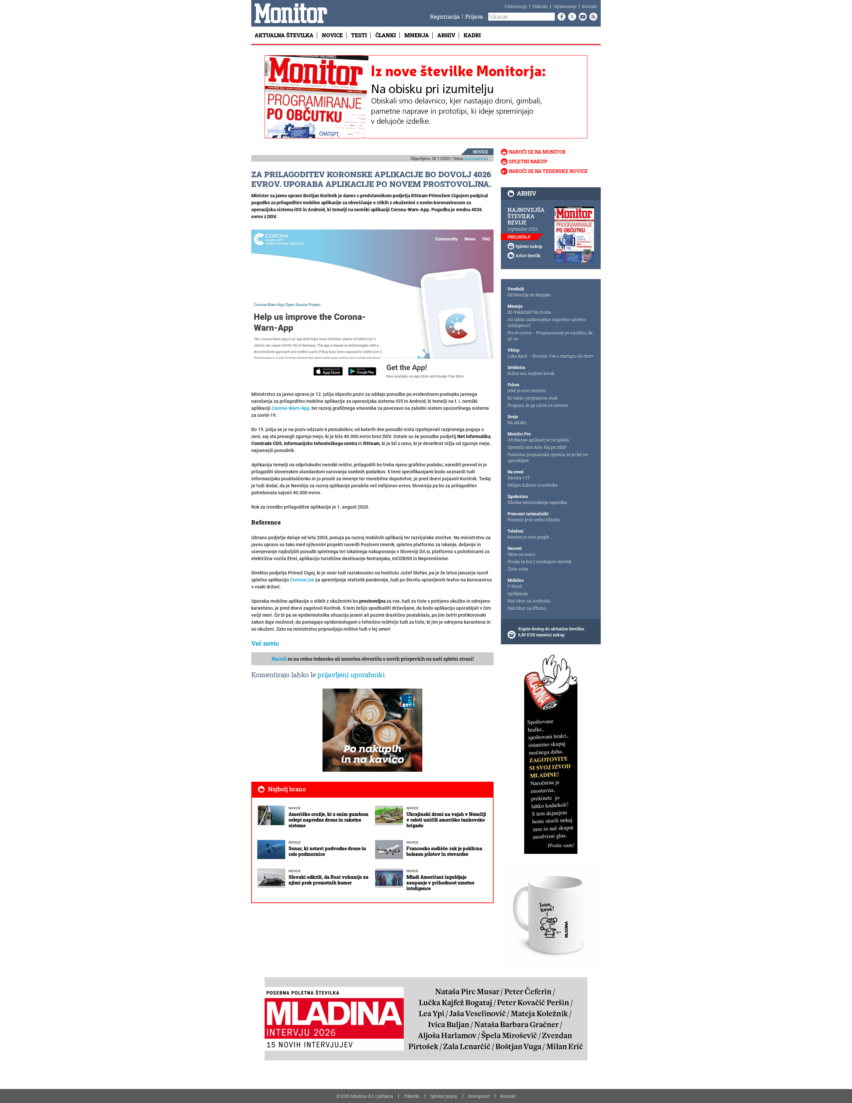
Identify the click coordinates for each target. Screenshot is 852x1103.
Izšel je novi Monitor (527, 390)
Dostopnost (479, 1096)
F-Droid (515, 586)
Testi (359, 35)
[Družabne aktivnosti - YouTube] (581, 17)
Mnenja (416, 35)
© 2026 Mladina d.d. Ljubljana (364, 1096)
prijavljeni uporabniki (351, 674)
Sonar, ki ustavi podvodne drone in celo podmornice (327, 851)
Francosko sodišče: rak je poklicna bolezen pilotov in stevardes (444, 851)
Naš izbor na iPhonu (527, 608)
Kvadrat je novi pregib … (530, 537)
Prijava (474, 16)
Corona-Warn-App (291, 408)
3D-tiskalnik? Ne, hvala (529, 312)
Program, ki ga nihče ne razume (538, 405)
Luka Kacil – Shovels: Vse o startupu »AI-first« (550, 356)
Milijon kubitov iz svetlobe (532, 485)
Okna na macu (521, 554)
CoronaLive (302, 579)
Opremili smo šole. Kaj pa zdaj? (537, 447)
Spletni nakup (528, 161)
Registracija (445, 16)
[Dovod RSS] (592, 17)
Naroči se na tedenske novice (548, 171)
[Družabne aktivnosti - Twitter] (570, 17)
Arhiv (446, 35)
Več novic (265, 643)
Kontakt (589, 6)
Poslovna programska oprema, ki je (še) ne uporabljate (548, 457)
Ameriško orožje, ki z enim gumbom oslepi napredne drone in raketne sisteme (328, 820)
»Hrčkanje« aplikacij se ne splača (538, 439)
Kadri (472, 35)
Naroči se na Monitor (537, 152)
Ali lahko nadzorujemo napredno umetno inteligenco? (547, 322)
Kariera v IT (519, 477)
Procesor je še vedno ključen (534, 519)
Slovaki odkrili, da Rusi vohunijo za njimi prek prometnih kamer (328, 880)
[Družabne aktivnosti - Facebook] (560, 17)
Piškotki (540, 6)
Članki (385, 35)
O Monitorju (516, 6)
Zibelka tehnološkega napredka (537, 502)
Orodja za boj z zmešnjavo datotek (539, 561)
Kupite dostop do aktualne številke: (551, 628)
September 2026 (523, 229)
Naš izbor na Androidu (529, 600)
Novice (332, 35)
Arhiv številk (528, 255)
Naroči (279, 659)
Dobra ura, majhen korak (531, 373)
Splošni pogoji (443, 1096)
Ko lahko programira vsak (532, 397)
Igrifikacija (518, 593)
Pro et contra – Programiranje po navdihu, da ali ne (550, 335)
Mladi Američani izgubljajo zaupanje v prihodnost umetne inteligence (440, 882)
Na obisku (517, 422)
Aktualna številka (284, 35)
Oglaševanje (564, 6)
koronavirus (476, 158)
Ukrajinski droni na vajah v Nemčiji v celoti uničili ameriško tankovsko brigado (446, 820)
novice (480, 151)
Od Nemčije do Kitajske (529, 294)
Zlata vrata (518, 568)
